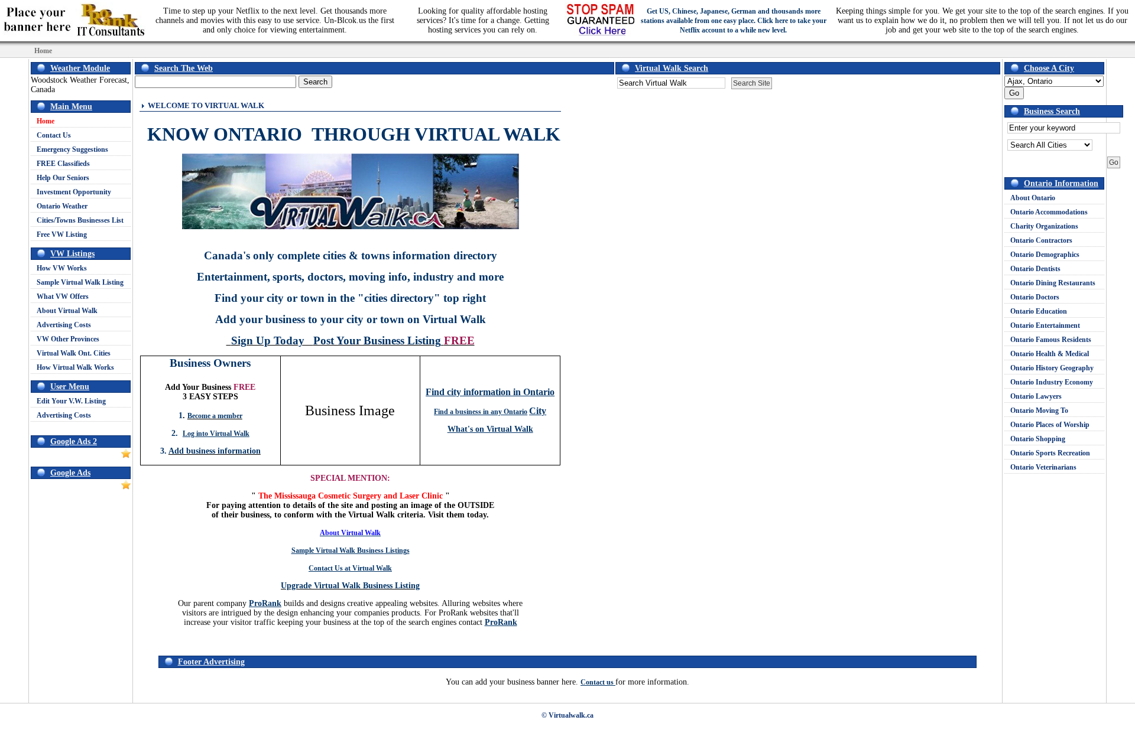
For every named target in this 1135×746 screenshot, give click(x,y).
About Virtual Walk (67, 311)
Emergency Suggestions (72, 149)
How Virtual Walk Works (75, 367)
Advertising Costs (64, 325)
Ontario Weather (62, 206)
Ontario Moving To (1039, 410)
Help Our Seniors (63, 178)
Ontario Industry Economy (1051, 382)
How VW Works (62, 268)
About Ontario (1032, 198)
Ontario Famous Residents (1050, 339)
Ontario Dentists (1035, 269)
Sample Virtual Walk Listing (80, 282)
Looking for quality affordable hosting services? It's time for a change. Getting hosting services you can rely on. (483, 20)
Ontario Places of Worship (1049, 425)
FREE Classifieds (63, 163)
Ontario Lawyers (1036, 396)
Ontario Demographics (1044, 254)
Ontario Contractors (1041, 240)
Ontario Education (1038, 311)
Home (45, 121)
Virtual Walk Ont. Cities (74, 353)
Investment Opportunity (74, 192)
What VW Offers (63, 296)
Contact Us (54, 135)
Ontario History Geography (1052, 368)
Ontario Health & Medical (1049, 354)
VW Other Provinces (68, 339)
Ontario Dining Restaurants (1052, 283)
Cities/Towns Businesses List (80, 220)
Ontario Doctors (1034, 297)
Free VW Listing (62, 234)
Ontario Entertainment (1045, 325)
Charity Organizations (1044, 226)
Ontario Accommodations (1049, 212)
